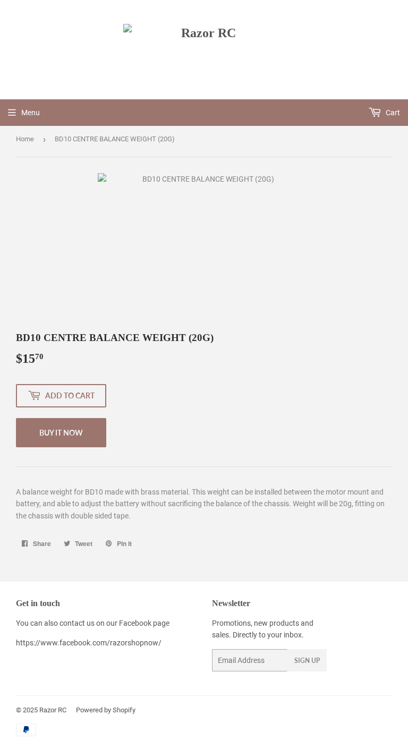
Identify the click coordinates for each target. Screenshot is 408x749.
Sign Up (307, 661)
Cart (392, 112)
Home (25, 139)
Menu (30, 112)
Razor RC (52, 710)
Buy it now (61, 432)
